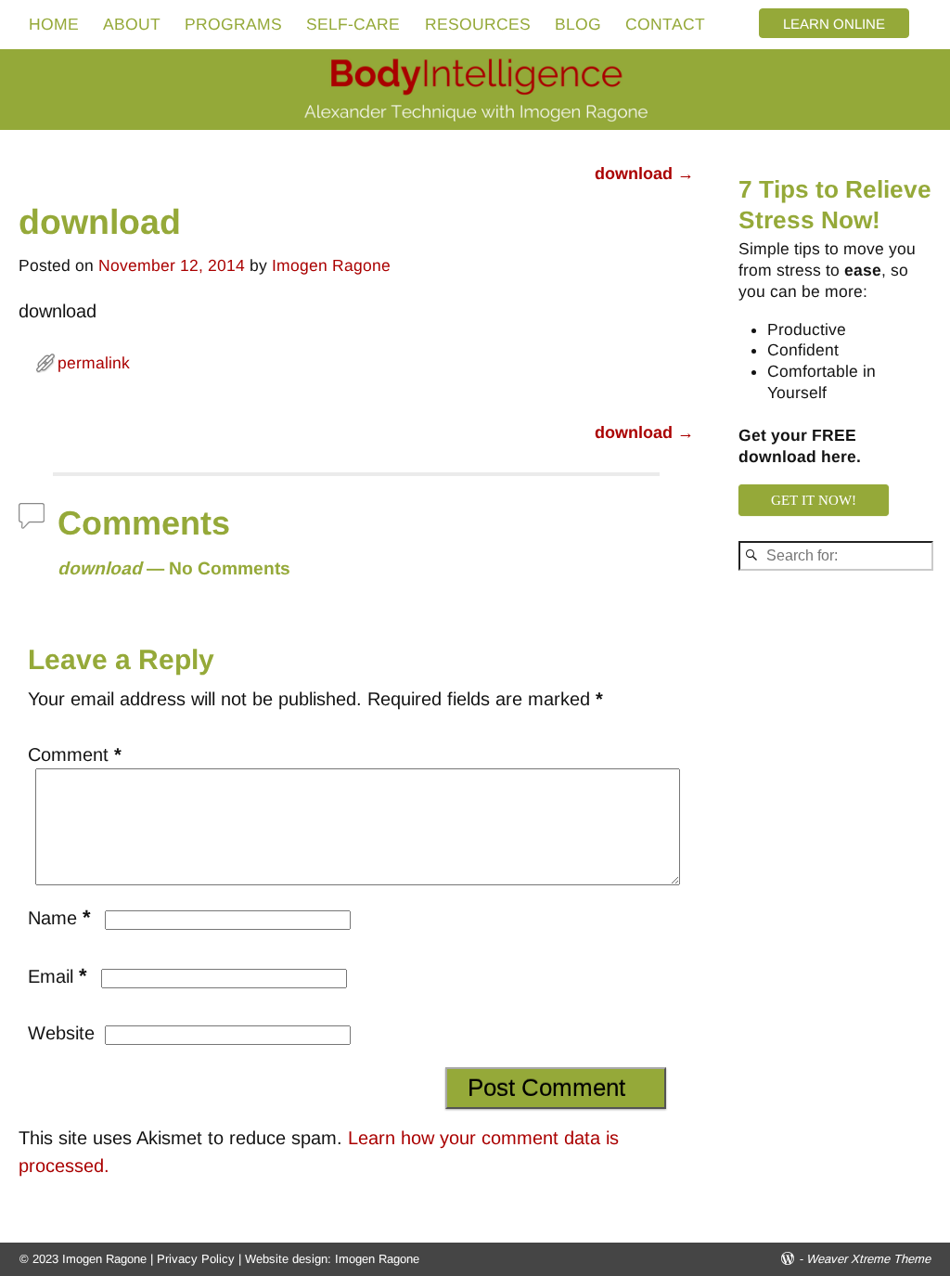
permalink (94, 363)
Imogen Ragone (377, 1259)
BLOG (578, 24)
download (644, 173)
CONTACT (665, 24)
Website (61, 1033)
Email (57, 976)
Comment (75, 754)
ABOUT (131, 24)
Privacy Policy (196, 1259)
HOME (54, 24)
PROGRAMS (233, 24)
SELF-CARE (353, 24)
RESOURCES (478, 24)
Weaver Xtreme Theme (868, 1259)
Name (59, 918)
